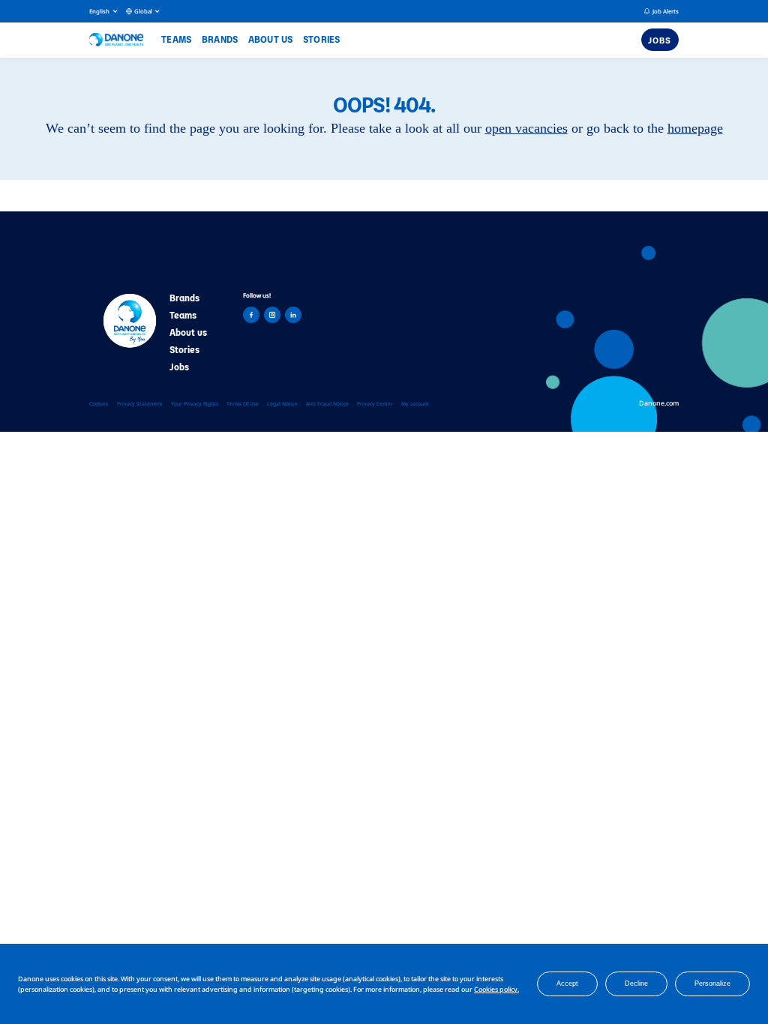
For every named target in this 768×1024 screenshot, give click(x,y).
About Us (270, 39)
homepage (695, 128)
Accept (567, 983)
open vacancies (526, 128)
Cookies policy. (496, 989)
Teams (176, 39)
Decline (636, 983)
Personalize (712, 983)
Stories (321, 39)
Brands (220, 39)
